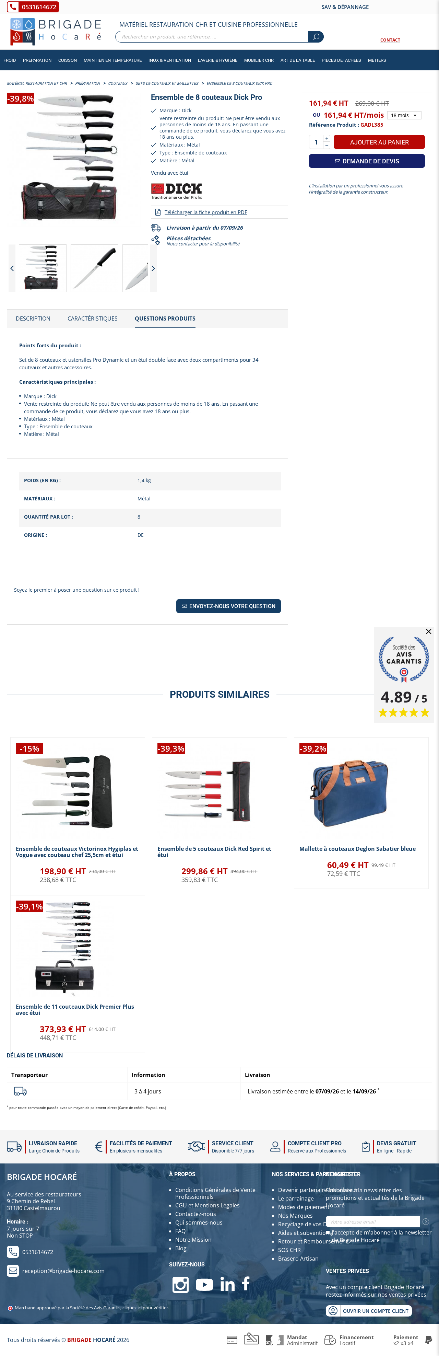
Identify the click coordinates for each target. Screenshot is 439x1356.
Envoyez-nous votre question (231, 606)
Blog (181, 1248)
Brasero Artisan (298, 1258)
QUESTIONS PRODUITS (165, 318)
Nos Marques (295, 1215)
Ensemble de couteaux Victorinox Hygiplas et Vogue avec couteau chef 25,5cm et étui (77, 852)
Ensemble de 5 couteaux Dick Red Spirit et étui (214, 852)
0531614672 (39, 7)
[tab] (33, 319)
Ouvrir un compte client (375, 1311)
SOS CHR (289, 1250)
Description (33, 318)
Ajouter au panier (379, 142)
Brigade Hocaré (42, 1176)
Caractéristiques (93, 318)
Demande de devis (370, 161)
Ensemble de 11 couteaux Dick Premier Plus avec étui (75, 1010)
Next (153, 268)
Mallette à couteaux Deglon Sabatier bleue (357, 849)
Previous (12, 268)
